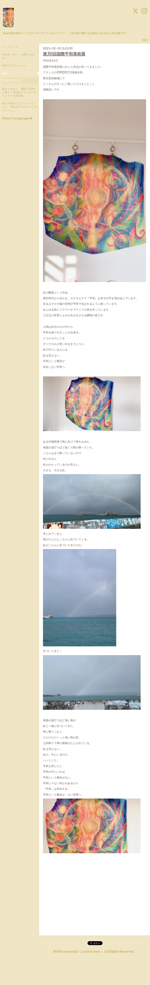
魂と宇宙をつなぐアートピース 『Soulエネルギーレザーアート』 (19, 107)
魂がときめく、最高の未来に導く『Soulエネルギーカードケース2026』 (19, 93)
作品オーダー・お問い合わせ (18, 56)
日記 (4, 73)
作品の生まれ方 (50, 60)
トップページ (10, 47)
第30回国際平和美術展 (64, 54)
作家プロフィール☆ (14, 66)
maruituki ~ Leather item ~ (83, 952)
